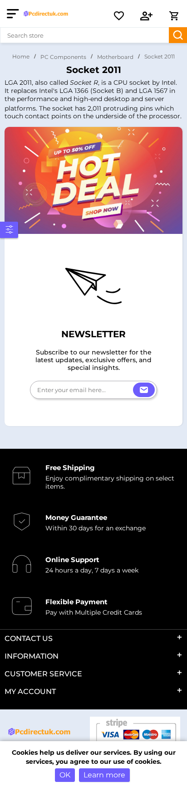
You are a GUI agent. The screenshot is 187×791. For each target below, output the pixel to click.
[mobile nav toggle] (15, 13)
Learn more (104, 775)
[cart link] (173, 15)
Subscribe (144, 390)
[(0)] (119, 15)
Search (178, 35)
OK (64, 775)
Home (21, 56)
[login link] (146, 15)
